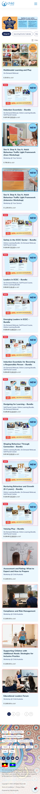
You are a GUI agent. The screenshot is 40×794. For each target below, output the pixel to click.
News (13, 747)
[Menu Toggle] (35, 3)
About (5, 732)
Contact (29, 747)
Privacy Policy (20, 787)
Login (5, 751)
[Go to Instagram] (8, 758)
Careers (21, 747)
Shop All (6, 34)
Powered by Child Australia (10, 790)
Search (5, 747)
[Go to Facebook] (3, 758)
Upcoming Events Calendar (22, 34)
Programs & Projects (9, 741)
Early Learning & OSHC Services (12, 736)
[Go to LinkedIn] (12, 758)
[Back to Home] (8, 3)
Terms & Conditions (8, 787)
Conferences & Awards (25, 741)
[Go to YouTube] (17, 758)
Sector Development (16, 732)
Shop (12, 751)
